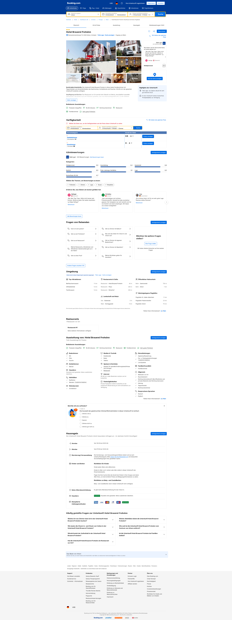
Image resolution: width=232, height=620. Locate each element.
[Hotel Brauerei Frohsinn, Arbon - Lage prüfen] (67, 35)
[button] (155, 76)
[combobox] (84, 15)
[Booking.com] (73, 3)
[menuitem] (72, 8)
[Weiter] (165, 57)
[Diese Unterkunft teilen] (154, 31)
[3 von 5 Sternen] (68, 29)
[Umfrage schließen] (164, 405)
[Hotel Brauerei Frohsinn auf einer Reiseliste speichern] (149, 31)
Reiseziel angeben (76, 13)
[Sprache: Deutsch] (117, 3)
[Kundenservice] (122, 3)
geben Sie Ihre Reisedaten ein (119, 457)
